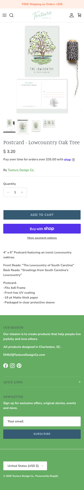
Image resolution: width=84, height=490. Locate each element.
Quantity (9, 184)
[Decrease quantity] (7, 192)
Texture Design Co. (21, 170)
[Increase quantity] (23, 192)
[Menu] (4, 15)
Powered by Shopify (46, 476)
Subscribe (41, 434)
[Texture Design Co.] (42, 15)
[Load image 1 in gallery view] (42, 69)
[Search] (13, 15)
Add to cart (42, 215)
